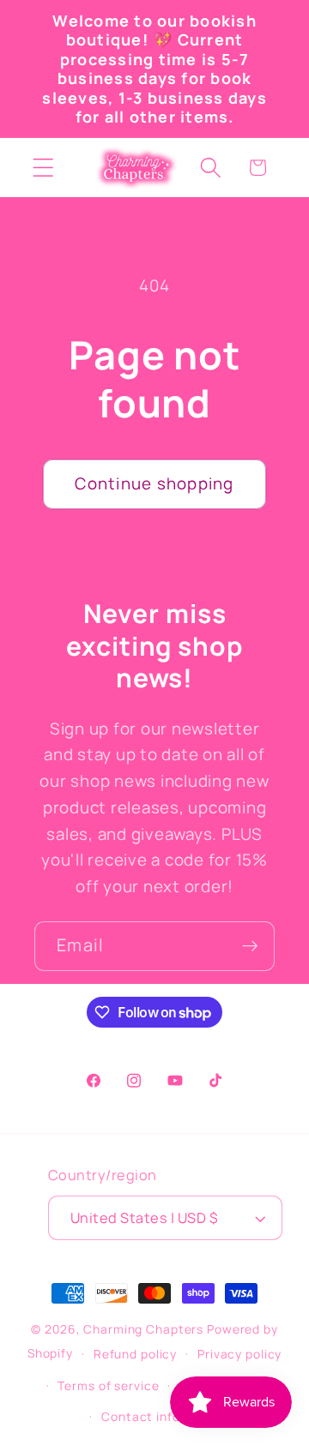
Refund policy (135, 1354)
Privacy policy (239, 1354)
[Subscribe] (250, 946)
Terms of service (108, 1385)
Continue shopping (154, 483)
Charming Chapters (143, 1329)
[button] (43, 167)
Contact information (164, 1416)
